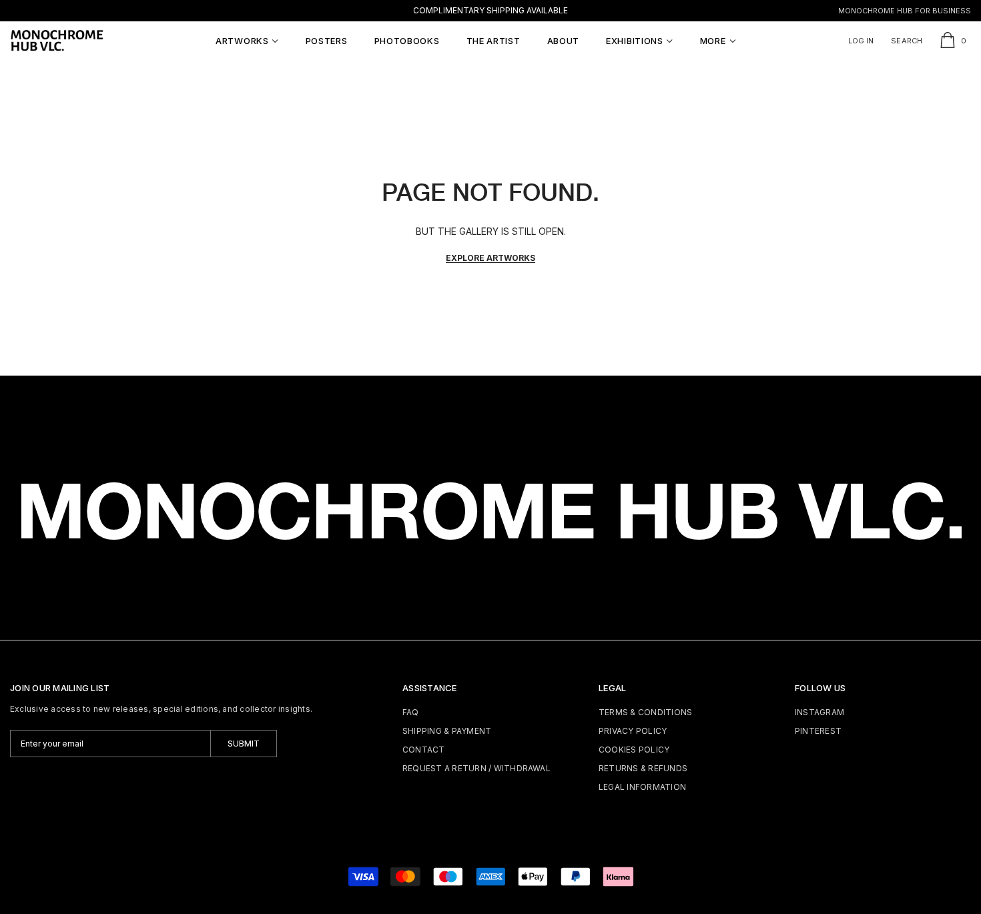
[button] (247, 40)
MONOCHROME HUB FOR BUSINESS (904, 10)
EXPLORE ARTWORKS (490, 258)
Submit (244, 743)
